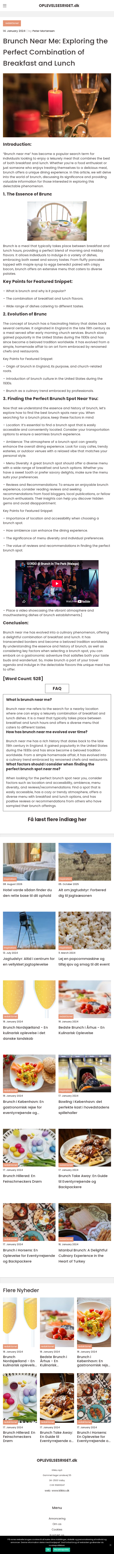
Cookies (57, 1529)
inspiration (10, 879)
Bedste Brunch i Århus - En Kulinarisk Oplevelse (81, 1030)
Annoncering (57, 1518)
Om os (57, 1524)
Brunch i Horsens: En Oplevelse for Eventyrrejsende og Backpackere (29, 1256)
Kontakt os (57, 1535)
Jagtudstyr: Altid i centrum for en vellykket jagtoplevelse (29, 961)
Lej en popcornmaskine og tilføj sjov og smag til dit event (84, 961)
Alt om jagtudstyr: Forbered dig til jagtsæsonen (82, 892)
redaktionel (12, 23)
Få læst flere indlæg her (57, 819)
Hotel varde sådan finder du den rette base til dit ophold (27, 892)
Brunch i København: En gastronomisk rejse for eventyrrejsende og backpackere (23, 1107)
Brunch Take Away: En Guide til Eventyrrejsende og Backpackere (83, 1181)
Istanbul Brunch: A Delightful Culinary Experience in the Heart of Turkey (82, 1256)
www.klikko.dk (60, 1490)
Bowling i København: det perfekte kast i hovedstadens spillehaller (83, 1107)
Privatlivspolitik (61, 1549)
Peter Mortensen (44, 31)
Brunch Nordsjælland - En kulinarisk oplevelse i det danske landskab (25, 1033)
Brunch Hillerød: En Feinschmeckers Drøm (22, 1178)
